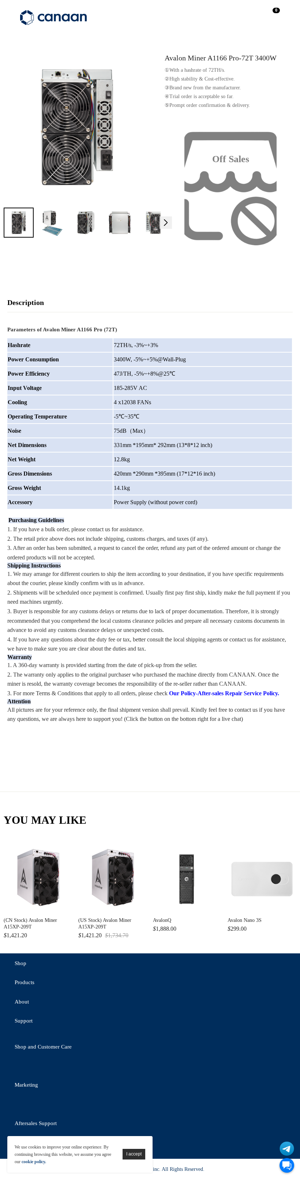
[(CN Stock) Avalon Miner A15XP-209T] (38, 879)
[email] (62, 1067)
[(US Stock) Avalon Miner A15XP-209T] (112, 879)
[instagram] (82, 1105)
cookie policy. (34, 1161)
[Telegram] (287, 1148)
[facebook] (42, 1067)
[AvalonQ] (187, 879)
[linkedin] (62, 1105)
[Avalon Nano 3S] (262, 879)
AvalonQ (162, 920)
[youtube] (102, 1067)
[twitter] (22, 1067)
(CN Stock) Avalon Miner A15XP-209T (30, 923)
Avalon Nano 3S (245, 920)
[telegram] (82, 1067)
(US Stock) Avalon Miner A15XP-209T (104, 923)
